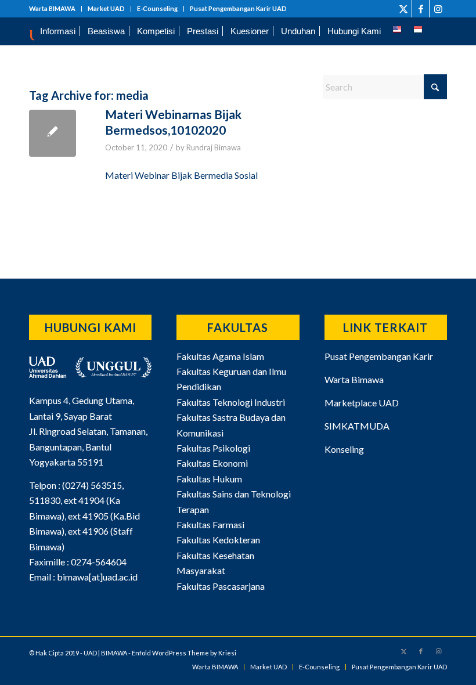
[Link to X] (403, 8)
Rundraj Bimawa (213, 147)
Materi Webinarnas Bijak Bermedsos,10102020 (173, 122)
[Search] (437, 31)
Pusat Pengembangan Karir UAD (238, 8)
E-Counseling (157, 8)
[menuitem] (55, 9)
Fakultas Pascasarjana (220, 586)
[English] (397, 31)
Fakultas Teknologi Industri (230, 402)
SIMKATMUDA (357, 425)
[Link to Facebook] (420, 8)
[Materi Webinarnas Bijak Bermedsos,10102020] (52, 133)
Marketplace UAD (361, 402)
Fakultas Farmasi (210, 524)
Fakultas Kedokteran (218, 539)
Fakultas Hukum (209, 478)
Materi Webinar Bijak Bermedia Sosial (181, 175)
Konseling (344, 449)
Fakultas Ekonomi (212, 462)
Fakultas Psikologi (213, 447)
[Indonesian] (418, 31)
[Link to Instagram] (438, 8)
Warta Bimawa (354, 379)
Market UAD (106, 8)
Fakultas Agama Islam (220, 356)
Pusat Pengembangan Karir (378, 356)
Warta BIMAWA (52, 8)
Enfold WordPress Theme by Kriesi (184, 653)
